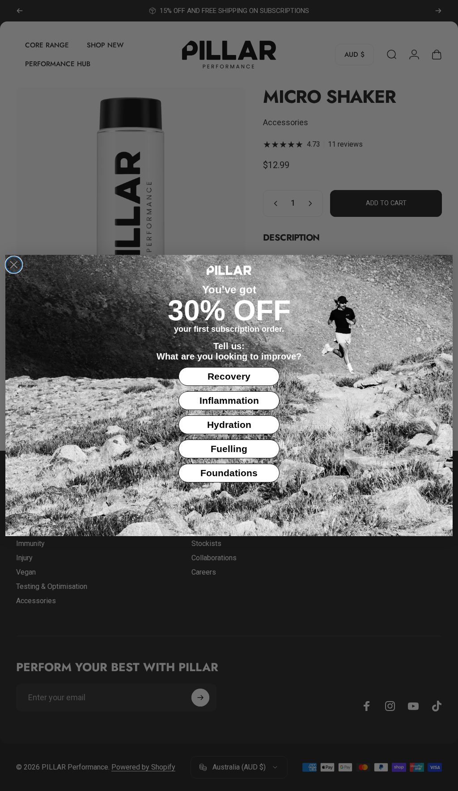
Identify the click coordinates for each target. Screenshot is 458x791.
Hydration (229, 424)
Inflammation (229, 400)
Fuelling (229, 449)
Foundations (229, 473)
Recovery (229, 376)
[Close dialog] (14, 265)
